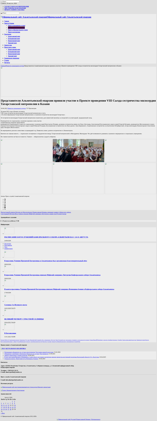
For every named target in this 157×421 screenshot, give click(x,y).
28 (10, 409)
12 (6, 405)
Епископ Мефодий (5, 340)
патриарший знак (70, 341)
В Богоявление (10, 333)
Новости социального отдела (16, 28)
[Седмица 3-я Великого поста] (9, 301)
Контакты (7, 62)
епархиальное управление (71, 340)
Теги (5, 247)
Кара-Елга (45, 341)
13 (8, 405)
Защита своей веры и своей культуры (15, 355)
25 (4, 409)
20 (8, 407)
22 (12, 407)
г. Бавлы (14, 341)
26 (6, 409)
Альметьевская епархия (14, 340)
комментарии (8, 248)
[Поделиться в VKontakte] (5, 199)
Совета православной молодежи (129, 340)
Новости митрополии (14, 32)
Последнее (7, 243)
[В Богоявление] (9, 329)
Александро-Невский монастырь (59, 341)
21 (10, 407)
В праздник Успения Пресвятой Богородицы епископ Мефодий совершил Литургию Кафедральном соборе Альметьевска (52, 275)
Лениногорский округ (14, 41)
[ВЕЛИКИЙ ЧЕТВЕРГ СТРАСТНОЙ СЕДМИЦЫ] (9, 315)
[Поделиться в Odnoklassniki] (5, 201)
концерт (87, 340)
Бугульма (28, 340)
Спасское (28, 341)
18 (4, 407)
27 (8, 409)
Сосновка (49, 341)
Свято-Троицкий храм (60, 340)
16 (15, 405)
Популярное (8, 245)
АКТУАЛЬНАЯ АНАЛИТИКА (15, 348)
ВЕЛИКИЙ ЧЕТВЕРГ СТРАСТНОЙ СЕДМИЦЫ (24, 319)
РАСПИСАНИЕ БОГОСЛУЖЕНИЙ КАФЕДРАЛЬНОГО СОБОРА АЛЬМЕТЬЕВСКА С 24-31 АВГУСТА (46, 237)
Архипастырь (8, 45)
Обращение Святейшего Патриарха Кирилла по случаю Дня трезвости (26, 354)
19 (6, 407)
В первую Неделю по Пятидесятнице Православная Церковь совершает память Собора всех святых (36, 212)
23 (15, 407)
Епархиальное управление (11, 58)
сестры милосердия (81, 340)
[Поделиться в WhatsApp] (5, 204)
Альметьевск (22, 340)
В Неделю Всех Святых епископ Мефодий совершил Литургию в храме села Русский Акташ (33, 214)
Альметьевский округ (14, 36)
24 (1, 409)
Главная (6, 21)
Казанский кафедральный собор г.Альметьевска (40, 340)
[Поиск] (1, 13)
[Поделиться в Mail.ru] (5, 206)
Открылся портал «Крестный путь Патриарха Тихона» (21, 358)
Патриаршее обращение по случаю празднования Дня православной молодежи (29, 352)
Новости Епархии (9, 23)
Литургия (53, 340)
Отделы (6, 60)
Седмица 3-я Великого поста (15, 305)
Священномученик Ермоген (143, 340)
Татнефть (120, 340)
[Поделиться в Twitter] (5, 209)
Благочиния (7, 34)
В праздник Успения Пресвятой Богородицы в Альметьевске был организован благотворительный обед (45, 261)
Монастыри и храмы (10, 47)
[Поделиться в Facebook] (5, 207)
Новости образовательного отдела (18, 30)
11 (4, 405)
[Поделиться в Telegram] (4, 202)
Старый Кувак (77, 341)
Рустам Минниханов (21, 341)
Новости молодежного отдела (16, 25)
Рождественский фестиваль (7, 341)
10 (1, 405)
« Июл (3, 413)
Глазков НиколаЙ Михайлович (96, 340)
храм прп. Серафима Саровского (110, 340)
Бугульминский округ (14, 38)
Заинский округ (12, 43)
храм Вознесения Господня (36, 341)
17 (1, 407)
